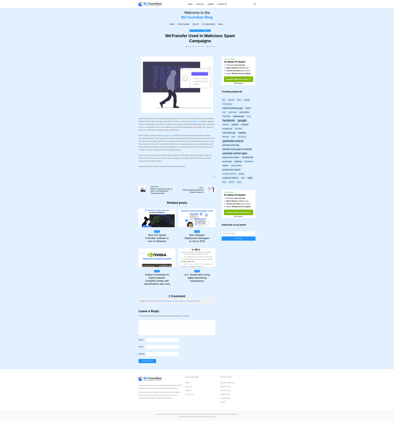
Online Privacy (242, 137)
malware (242, 133)
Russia (225, 166)
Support (211, 4)
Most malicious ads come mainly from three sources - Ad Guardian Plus (173, 301)
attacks (239, 100)
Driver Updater (184, 24)
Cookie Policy (225, 398)
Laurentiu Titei (199, 46)
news (233, 137)
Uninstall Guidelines (227, 383)
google (242, 120)
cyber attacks (244, 112)
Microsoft (226, 137)
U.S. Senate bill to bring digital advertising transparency (197, 277)
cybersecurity (238, 116)
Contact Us (222, 4)
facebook (229, 120)
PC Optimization (208, 24)
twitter (250, 178)
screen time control (231, 170)
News (220, 24)
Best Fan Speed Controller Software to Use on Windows (157, 238)
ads (224, 100)
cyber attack (233, 112)
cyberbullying (226, 116)
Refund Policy (225, 386)
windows (231, 182)
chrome (248, 108)
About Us (200, 4)
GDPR (222, 402)
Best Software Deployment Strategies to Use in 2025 (197, 238)
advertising (231, 100)
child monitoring (227, 104)
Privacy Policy (225, 390)
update (224, 182)
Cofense (166, 135)
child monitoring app (233, 108)
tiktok (243, 178)
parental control (233, 140)
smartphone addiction (230, 178)
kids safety (238, 128)
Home (190, 4)
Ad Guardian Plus (197, 30)
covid (224, 112)
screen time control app (229, 174)
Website (142, 354)
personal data (227, 161)
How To (196, 24)
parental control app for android (237, 149)
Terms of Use (225, 394)
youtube (239, 182)
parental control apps (235, 153)
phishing (238, 161)
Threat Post (193, 121)
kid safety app (227, 128)
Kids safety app (229, 133)
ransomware (249, 161)
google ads (226, 124)
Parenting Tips (247, 157)
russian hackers (236, 165)
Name (141, 340)
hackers (235, 124)
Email (141, 347)
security (241, 174)
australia (247, 100)
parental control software (231, 157)
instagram (245, 124)
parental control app (231, 145)
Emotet (248, 116)
